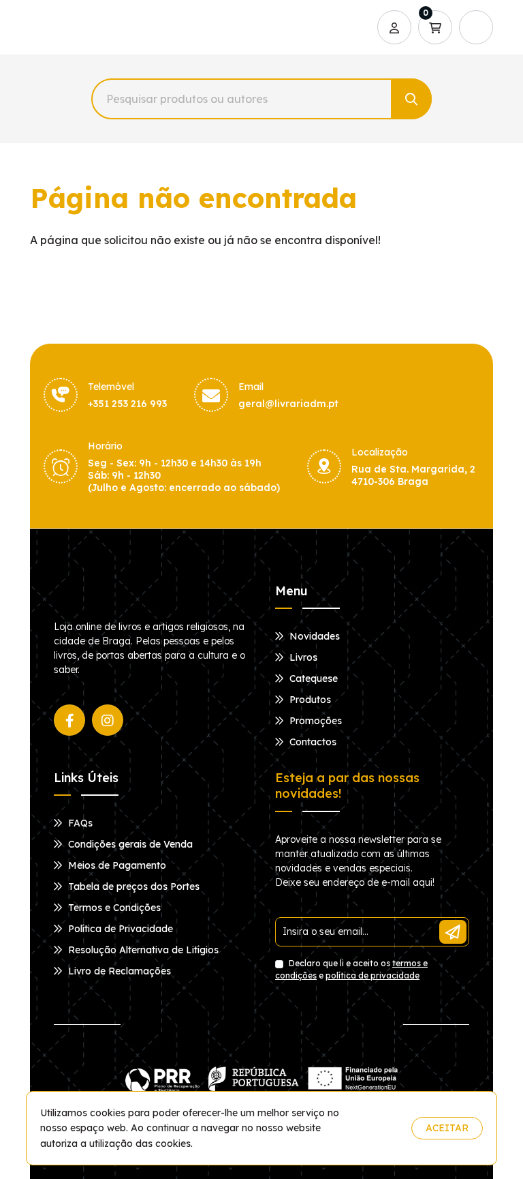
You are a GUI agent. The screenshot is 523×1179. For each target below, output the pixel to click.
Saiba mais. (374, 1128)
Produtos (309, 699)
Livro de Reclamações (118, 971)
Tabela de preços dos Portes (132, 886)
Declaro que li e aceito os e (351, 969)
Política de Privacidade (119, 929)
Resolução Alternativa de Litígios (142, 950)
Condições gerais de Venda (129, 844)
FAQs (79, 823)
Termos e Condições (113, 907)
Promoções (314, 721)
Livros (302, 657)
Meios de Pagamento (115, 865)
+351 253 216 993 (127, 404)
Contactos (311, 742)
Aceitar (447, 1128)
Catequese (312, 678)
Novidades (313, 636)
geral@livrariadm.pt (288, 404)
